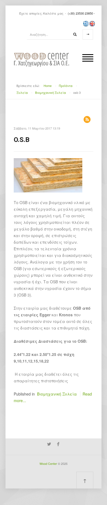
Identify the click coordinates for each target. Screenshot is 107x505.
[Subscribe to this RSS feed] (87, 119)
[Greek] (86, 23)
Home (48, 85)
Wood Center (48, 463)
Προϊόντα (65, 85)
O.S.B (21, 140)
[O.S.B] (48, 174)
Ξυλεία (22, 92)
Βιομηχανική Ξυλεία (50, 92)
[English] (92, 23)
